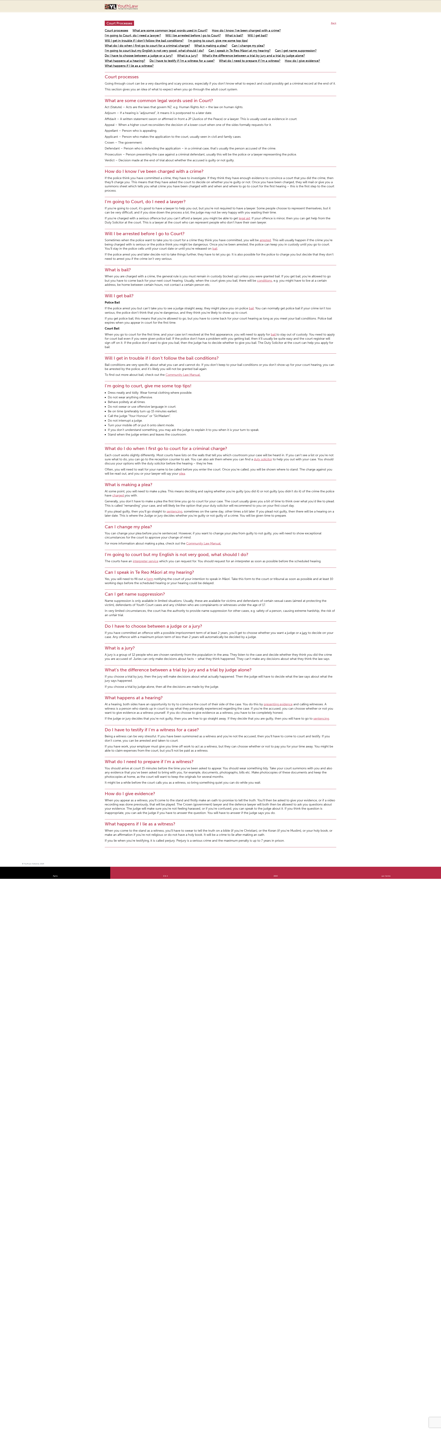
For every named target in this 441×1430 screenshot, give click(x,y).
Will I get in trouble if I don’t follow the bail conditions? (220, 30)
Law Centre (386, 703)
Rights (55, 703)
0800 (276, 703)
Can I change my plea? (216, 34)
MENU (416, 6)
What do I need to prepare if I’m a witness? (300, 42)
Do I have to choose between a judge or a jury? (218, 38)
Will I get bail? (178, 30)
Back (334, 20)
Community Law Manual (165, 294)
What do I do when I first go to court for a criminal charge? (137, 34)
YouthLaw (127, 6)
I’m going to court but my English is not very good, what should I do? (271, 34)
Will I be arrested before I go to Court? (126, 30)
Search (409, 8)
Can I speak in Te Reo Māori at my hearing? (128, 38)
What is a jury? (257, 38)
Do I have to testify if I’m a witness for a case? (246, 42)
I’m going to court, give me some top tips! (278, 30)
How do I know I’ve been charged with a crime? (215, 26)
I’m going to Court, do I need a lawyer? (268, 26)
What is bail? (159, 30)
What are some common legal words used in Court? (156, 26)
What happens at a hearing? (202, 42)
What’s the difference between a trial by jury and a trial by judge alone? (144, 42)
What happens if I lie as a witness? (154, 46)
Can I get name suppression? (172, 38)
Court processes (114, 26)
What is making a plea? (187, 34)
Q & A (165, 703)
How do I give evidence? (118, 46)
